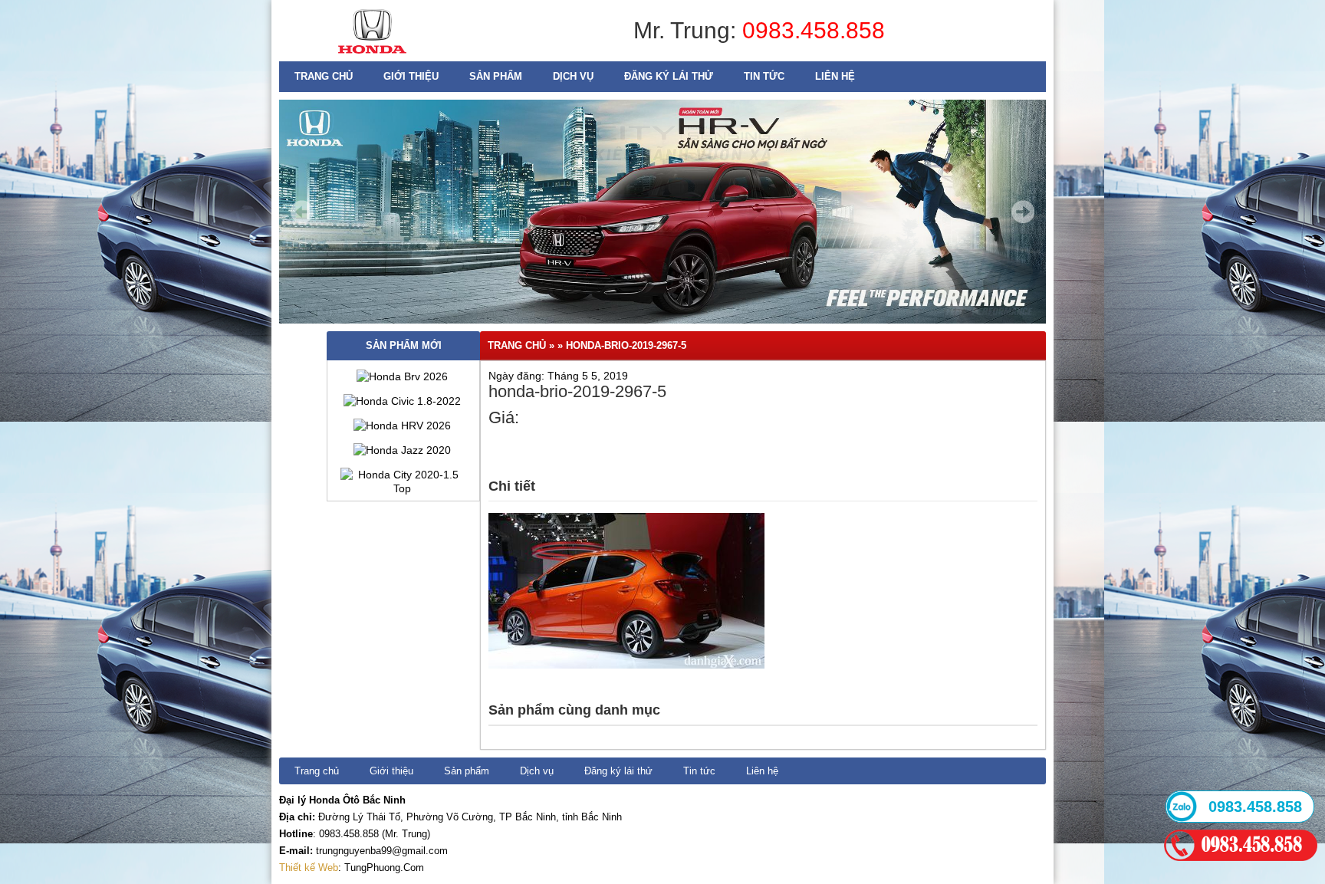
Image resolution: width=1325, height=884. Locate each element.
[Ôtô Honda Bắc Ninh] (372, 57)
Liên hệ (835, 76)
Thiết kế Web (308, 867)
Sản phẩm (495, 76)
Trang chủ (323, 76)
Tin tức (764, 76)
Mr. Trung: (687, 30)
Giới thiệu (411, 76)
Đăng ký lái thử (668, 76)
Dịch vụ (573, 76)
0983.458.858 (813, 30)
